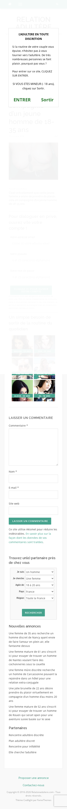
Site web (14, 503)
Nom (13, 471)
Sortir (47, 99)
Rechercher (33, 612)
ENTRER (22, 99)
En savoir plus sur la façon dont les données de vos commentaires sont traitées (30, 538)
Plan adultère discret (22, 741)
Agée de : (20, 585)
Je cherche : (19, 578)
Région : (21, 598)
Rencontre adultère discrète (26, 735)
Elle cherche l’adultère (22, 752)
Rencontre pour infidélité (24, 746)
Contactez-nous (33, 785)
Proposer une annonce (33, 778)
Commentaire (18, 425)
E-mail (14, 487)
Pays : (22, 591)
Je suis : (21, 572)
